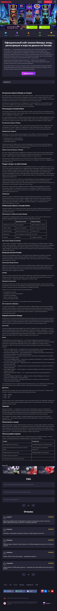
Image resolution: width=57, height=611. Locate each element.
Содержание (29, 584)
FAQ (37, 584)
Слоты (5, 584)
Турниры (21, 584)
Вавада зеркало (28, 73)
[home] (6, 2)
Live (10, 584)
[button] (55, 17)
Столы (15, 584)
